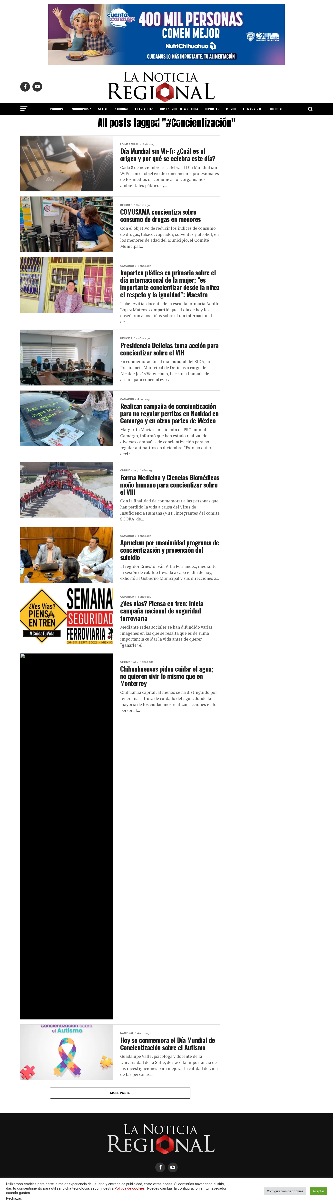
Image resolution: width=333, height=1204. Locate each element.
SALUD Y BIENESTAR (166, 121)
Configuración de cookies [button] (285, 1191)
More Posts (120, 1093)
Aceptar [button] (318, 1191)
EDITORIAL (275, 108)
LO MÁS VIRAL (252, 108)
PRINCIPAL (57, 108)
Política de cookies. (130, 1188)
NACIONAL (121, 108)
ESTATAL (102, 108)
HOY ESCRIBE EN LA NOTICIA (179, 108)
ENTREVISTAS (144, 108)
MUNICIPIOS (80, 108)
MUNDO (231, 108)
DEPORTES (212, 108)
